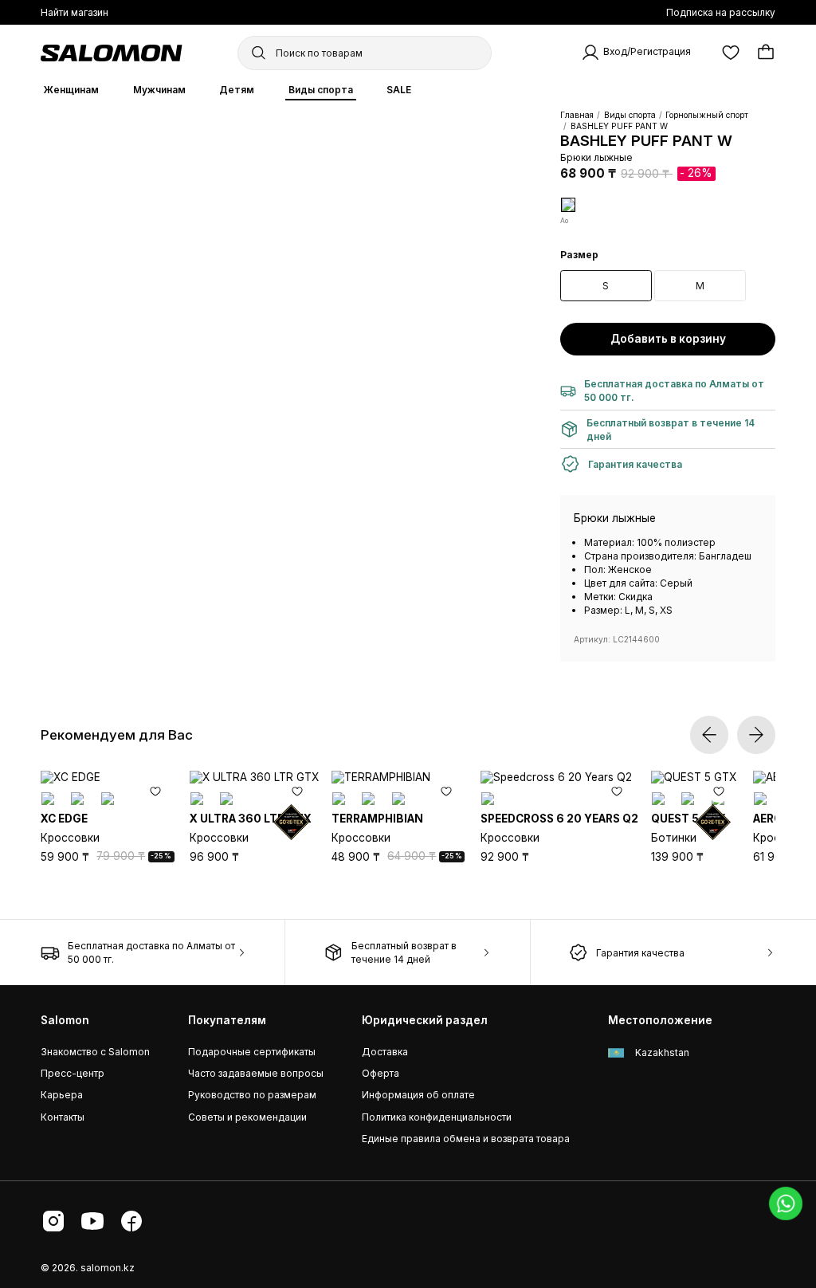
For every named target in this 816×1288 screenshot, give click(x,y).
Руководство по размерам (252, 1095)
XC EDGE (64, 818)
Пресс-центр (72, 1073)
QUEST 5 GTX (688, 818)
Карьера (62, 1095)
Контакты (62, 1117)
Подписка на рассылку (720, 12)
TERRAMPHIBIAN (377, 818)
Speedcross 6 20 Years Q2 (559, 818)
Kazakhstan (661, 1052)
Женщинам (71, 90)
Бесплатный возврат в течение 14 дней (404, 952)
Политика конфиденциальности (437, 1117)
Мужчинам (159, 90)
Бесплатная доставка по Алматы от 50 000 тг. (151, 952)
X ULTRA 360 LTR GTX (251, 818)
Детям (236, 90)
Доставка (385, 1052)
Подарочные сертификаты (252, 1052)
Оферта (380, 1073)
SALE (398, 90)
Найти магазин (74, 12)
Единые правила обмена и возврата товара (466, 1139)
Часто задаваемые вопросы (256, 1073)
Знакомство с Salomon (95, 1052)
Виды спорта (320, 90)
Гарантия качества (640, 953)
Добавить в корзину (668, 338)
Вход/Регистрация (647, 52)
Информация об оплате (418, 1095)
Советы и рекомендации (247, 1117)
